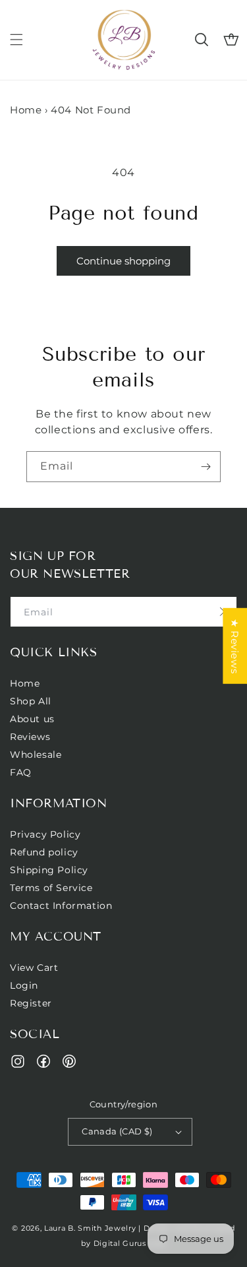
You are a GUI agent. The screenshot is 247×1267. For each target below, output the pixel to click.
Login (24, 985)
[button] (16, 39)
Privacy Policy (45, 834)
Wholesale (35, 754)
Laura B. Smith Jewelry (90, 1228)
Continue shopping (123, 261)
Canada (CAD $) (117, 1131)
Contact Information (61, 906)
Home (25, 110)
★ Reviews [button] (235, 645)
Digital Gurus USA (130, 1243)
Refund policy (44, 852)
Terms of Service (51, 888)
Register (31, 1003)
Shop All (30, 701)
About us (32, 719)
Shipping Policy (49, 870)
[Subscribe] (205, 466)
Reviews (30, 737)
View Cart (34, 967)
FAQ (21, 772)
